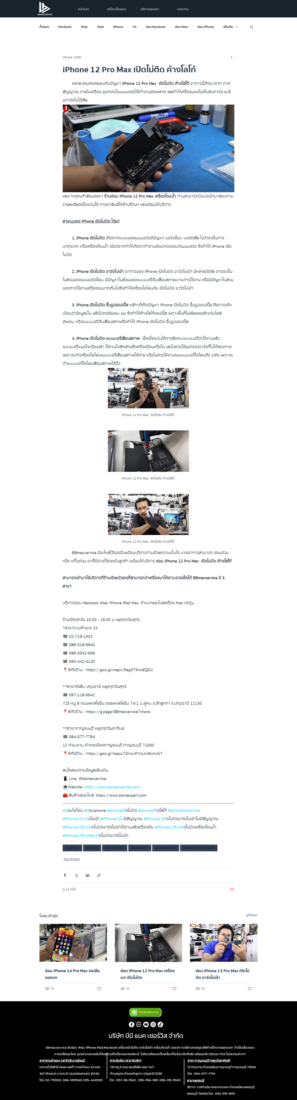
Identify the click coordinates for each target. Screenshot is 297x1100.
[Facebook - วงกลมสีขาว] (131, 1024)
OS (134, 27)
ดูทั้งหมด (252, 915)
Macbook (65, 27)
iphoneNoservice (165, 848)
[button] (149, 9)
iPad (100, 27)
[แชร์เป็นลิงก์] (99, 875)
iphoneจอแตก (139, 848)
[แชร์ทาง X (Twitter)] (76, 875)
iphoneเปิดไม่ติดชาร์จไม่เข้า (198, 848)
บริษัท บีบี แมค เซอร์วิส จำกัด (146, 1036)
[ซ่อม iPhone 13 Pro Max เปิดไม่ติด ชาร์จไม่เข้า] (224, 943)
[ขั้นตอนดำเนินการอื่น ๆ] (231, 57)
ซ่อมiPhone (72, 848)
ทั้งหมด (44, 27)
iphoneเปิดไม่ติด (114, 848)
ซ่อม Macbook (156, 27)
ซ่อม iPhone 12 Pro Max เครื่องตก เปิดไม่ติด (147, 974)
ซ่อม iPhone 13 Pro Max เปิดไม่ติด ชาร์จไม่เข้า (222, 974)
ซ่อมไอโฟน (92, 848)
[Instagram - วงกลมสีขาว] (153, 1024)
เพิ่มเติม (228, 27)
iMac (84, 27)
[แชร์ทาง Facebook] (65, 875)
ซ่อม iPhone (205, 27)
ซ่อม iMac (181, 27)
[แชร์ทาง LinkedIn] (87, 875)
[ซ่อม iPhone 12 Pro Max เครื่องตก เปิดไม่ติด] (148, 943)
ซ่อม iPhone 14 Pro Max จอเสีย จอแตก (72, 974)
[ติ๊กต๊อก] (160, 1024)
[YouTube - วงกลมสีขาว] (146, 1024)
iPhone (118, 27)
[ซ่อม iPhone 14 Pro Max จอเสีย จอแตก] (73, 943)
